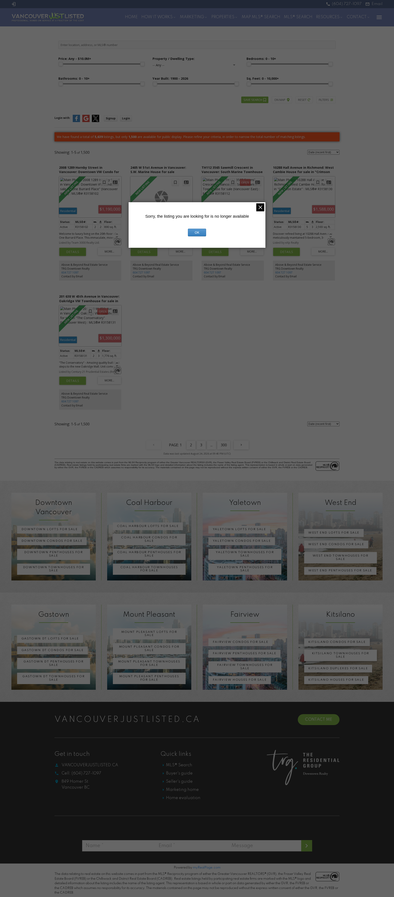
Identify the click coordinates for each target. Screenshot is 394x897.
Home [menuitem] (131, 17)
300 (224, 444)
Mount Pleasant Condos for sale (149, 648)
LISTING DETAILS (72, 252)
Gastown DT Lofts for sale (50, 638)
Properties (222, 17)
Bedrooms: (261, 58)
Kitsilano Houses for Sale (336, 679)
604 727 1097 (70, 272)
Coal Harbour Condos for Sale (149, 539)
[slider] (60, 64)
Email (377, 4)
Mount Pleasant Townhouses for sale (149, 663)
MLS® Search (179, 765)
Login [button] (126, 118)
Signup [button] (111, 118)
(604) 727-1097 (347, 4)
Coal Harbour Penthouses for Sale (149, 554)
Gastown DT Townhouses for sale (53, 678)
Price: (74, 58)
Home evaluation (183, 798)
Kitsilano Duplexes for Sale (338, 668)
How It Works (157, 17)
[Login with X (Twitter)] (95, 121)
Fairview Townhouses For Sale (245, 667)
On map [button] (279, 100)
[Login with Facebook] (76, 121)
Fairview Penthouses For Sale (244, 653)
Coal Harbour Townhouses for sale (149, 569)
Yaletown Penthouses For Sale (245, 569)
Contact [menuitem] (357, 17)
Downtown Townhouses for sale (53, 569)
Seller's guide (179, 781)
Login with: (62, 118)
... (211, 444)
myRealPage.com (206, 867)
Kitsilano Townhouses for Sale (340, 655)
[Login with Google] (86, 121)
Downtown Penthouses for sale (53, 554)
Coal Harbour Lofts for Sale (148, 526)
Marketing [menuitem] (192, 17)
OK (197, 232)
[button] (344, 4)
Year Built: (170, 78)
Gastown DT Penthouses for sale (53, 663)
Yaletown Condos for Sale (242, 540)
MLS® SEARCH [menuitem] (298, 17)
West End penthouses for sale (340, 570)
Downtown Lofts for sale (49, 529)
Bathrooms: (74, 78)
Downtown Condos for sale (51, 540)
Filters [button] (324, 100)
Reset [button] (302, 100)
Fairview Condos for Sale (240, 642)
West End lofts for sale (333, 532)
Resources (328, 17)
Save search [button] (253, 100)
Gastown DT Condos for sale (52, 650)
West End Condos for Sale (336, 544)
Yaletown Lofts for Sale (239, 529)
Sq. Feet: (262, 78)
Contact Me (318, 720)
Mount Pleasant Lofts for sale (149, 634)
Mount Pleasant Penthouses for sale (149, 678)
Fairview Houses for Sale (240, 679)
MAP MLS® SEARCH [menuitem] (261, 17)
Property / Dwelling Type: (173, 58)
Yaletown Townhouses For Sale (245, 554)
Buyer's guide (179, 773)
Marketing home (182, 790)
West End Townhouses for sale (340, 557)
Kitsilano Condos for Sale (336, 642)
